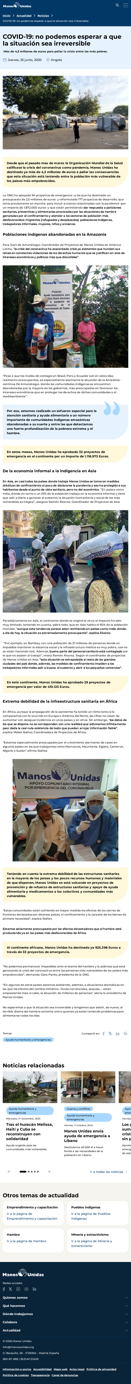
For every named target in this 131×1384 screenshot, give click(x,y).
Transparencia (40, 1375)
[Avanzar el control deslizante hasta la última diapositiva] (9, 1171)
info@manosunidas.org (18, 1347)
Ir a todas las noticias (106, 1172)
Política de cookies (16, 1375)
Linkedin (34, 1289)
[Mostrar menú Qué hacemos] (126, 1306)
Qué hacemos (14, 1306)
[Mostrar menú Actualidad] (126, 1330)
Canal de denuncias (65, 1375)
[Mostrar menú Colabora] (126, 1322)
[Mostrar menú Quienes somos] (126, 1297)
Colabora (10, 1322)
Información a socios (17, 1369)
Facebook (4, 1289)
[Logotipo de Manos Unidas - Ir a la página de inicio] (17, 6)
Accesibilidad (42, 1369)
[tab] (23, 1172)
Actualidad (24, 15)
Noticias (43, 15)
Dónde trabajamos (18, 1314)
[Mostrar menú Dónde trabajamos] (126, 1314)
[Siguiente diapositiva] (49, 1171)
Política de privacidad (101, 1369)
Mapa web (61, 1369)
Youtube (26, 1289)
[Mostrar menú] (124, 5)
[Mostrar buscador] (116, 5)
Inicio (6, 15)
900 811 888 (10, 1359)
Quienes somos (15, 1298)
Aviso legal (76, 1369)
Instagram (18, 1289)
